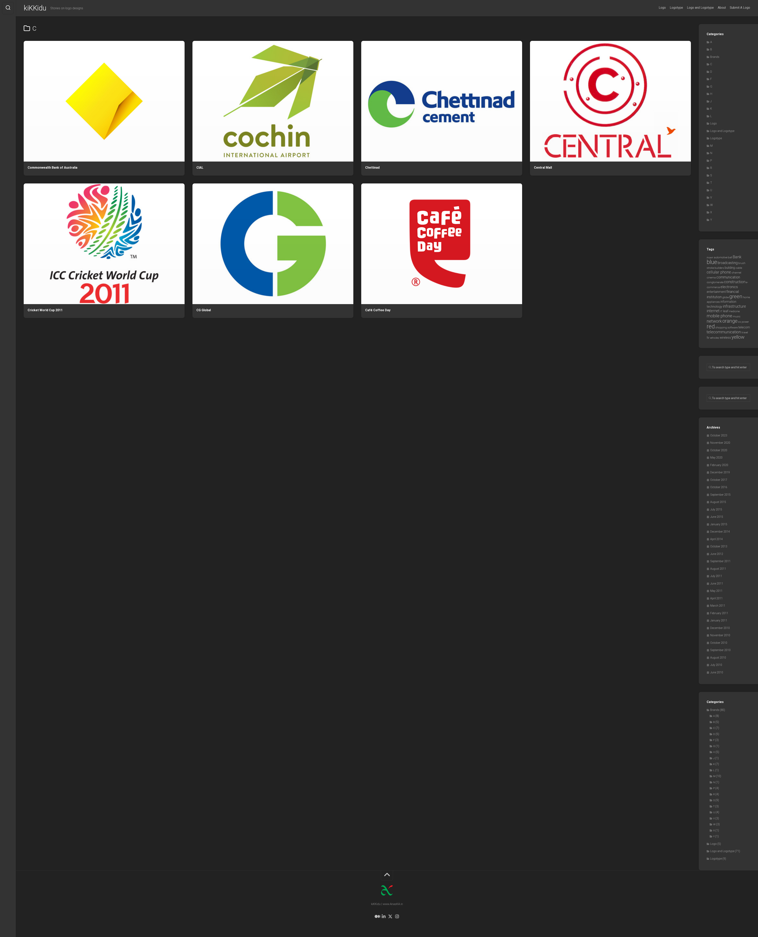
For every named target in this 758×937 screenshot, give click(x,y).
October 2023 (718, 435)
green (735, 296)
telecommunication (724, 332)
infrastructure (734, 306)
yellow (738, 337)
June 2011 (716, 583)
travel (745, 332)
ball (730, 257)
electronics (729, 287)
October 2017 (718, 479)
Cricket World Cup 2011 (45, 310)
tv (708, 337)
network (714, 321)
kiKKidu (35, 8)
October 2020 (718, 450)
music (736, 316)
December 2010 (720, 628)
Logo (662, 7)
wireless (725, 337)
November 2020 (720, 442)
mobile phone (719, 315)
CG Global (203, 310)
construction (734, 282)
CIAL (199, 167)
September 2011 (720, 561)
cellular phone (719, 272)
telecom (744, 327)
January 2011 (718, 620)
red (711, 326)
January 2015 (718, 524)
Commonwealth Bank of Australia (52, 167)
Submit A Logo (740, 7)
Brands (714, 56)
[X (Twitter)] (390, 916)
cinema (711, 277)
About (722, 7)
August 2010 (718, 657)
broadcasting (728, 263)
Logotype (676, 7)
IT (721, 311)
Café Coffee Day (377, 310)
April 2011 (716, 598)
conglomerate (715, 282)
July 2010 (716, 664)
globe (725, 297)
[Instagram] (397, 916)
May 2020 (716, 457)
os (739, 321)
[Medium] (377, 916)
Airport (710, 257)
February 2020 (719, 465)
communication (728, 277)
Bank (737, 257)
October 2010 (718, 642)
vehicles (714, 337)
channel (736, 272)
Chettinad (372, 167)
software (732, 327)
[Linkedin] (383, 916)
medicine (734, 311)
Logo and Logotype (700, 7)
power (745, 321)
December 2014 (720, 531)
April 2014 (716, 539)
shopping (721, 327)
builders (719, 267)
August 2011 (718, 568)
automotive (720, 257)
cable (738, 267)
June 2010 (716, 672)
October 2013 (718, 546)
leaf (725, 311)
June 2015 (716, 516)
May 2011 (716, 590)
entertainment (716, 292)
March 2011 (717, 605)
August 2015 (718, 502)
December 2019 (720, 472)
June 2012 (716, 553)
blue (712, 262)
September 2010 (720, 650)
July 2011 (716, 576)
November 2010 (720, 635)
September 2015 (720, 494)
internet (713, 311)
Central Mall (543, 167)
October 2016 (718, 487)
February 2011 (719, 613)
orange (729, 321)
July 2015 (716, 509)
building (730, 268)
